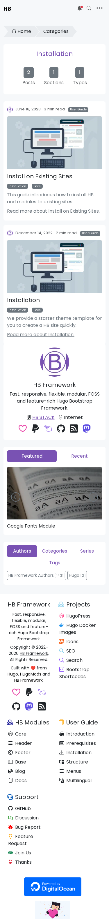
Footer (23, 752)
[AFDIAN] (48, 429)
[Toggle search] (89, 8)
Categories (56, 31)
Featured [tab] (32, 456)
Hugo (13, 674)
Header (23, 743)
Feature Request (20, 840)
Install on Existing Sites (39, 176)
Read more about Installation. (40, 334)
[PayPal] (35, 429)
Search (74, 660)
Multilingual (79, 780)
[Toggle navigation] (100, 8)
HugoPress (78, 616)
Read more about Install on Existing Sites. (53, 211)
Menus (73, 771)
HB (7, 8)
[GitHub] (61, 429)
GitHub (23, 808)
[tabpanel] (54, 497)
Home (24, 31)
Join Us (23, 852)
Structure (77, 762)
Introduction (80, 734)
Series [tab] (87, 551)
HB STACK (43, 417)
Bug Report (28, 827)
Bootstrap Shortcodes (74, 673)
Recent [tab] (79, 456)
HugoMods (30, 674)
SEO (70, 651)
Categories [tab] (54, 551)
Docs (37, 186)
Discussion (27, 817)
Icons (72, 641)
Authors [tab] (22, 551)
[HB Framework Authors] (10, 109)
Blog (20, 771)
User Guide (78, 109)
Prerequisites (81, 743)
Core (20, 734)
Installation (54, 53)
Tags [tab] (54, 562)
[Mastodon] (86, 429)
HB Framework (34, 653)
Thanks (23, 862)
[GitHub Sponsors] (22, 429)
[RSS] (73, 429)
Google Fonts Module (31, 526)
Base (20, 762)
